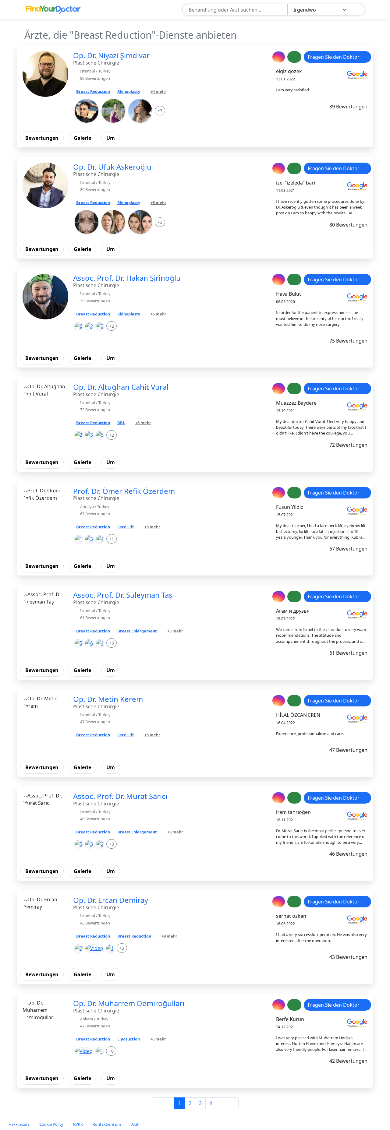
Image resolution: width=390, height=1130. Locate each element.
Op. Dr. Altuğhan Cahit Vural (120, 387)
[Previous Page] (169, 1103)
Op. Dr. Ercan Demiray (110, 900)
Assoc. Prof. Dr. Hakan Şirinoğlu (127, 278)
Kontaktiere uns (107, 1124)
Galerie (82, 138)
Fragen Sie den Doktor (334, 57)
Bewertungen (41, 138)
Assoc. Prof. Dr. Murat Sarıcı (120, 796)
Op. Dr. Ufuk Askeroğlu (112, 167)
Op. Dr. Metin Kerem (108, 699)
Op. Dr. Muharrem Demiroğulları (128, 1003)
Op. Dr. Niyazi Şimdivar (111, 55)
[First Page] (157, 1103)
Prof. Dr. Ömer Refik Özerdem (124, 491)
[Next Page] (221, 1103)
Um (110, 138)
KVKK (78, 1124)
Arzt (135, 1124)
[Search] (357, 10)
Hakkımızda (19, 1124)
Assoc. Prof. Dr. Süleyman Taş (122, 595)
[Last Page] (233, 1103)
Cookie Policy (51, 1124)
